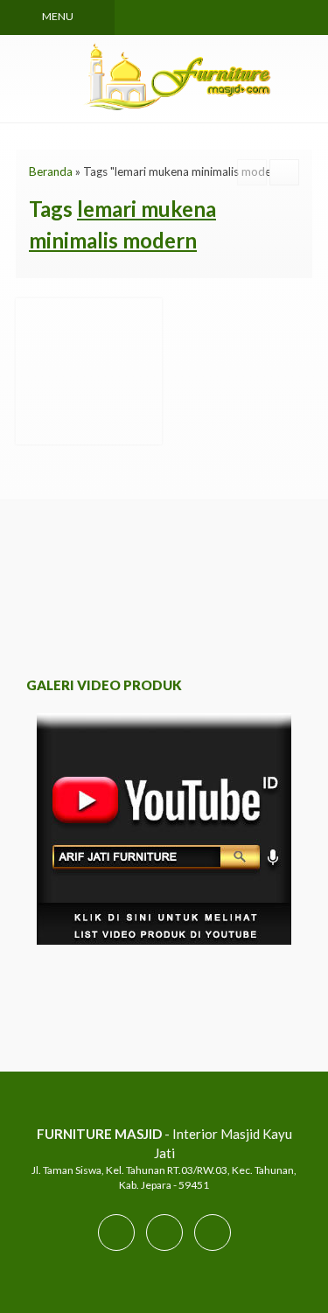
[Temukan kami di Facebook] (116, 1250)
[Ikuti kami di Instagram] (212, 1250)
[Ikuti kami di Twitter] (164, 1250)
